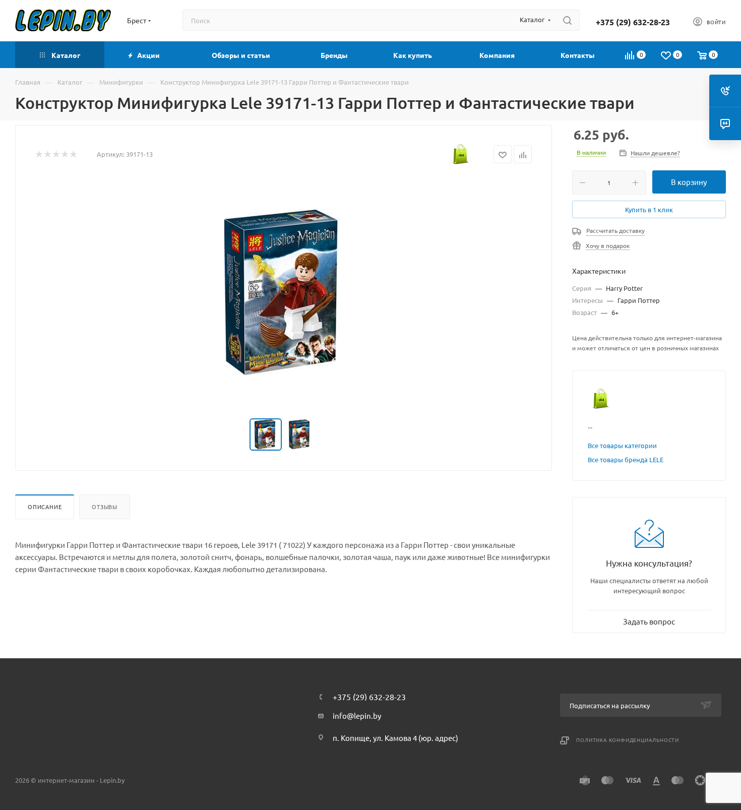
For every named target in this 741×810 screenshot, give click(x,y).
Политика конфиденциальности (627, 739)
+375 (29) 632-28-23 (633, 22)
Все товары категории (622, 445)
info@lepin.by (357, 715)
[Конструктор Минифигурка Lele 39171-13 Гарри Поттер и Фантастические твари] (283, 292)
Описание (44, 507)
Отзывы (104, 507)
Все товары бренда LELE (625, 459)
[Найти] (567, 20)
